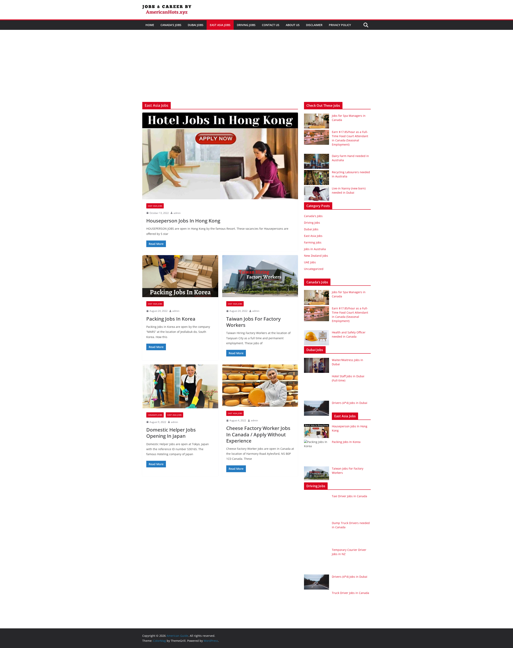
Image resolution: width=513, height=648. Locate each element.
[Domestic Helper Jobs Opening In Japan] (180, 386)
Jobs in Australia (315, 249)
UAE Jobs (310, 262)
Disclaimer (314, 25)
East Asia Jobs (220, 25)
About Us (293, 25)
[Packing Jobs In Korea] (180, 276)
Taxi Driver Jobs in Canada (349, 496)
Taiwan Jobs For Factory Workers (253, 321)
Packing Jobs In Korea (170, 318)
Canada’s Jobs (171, 25)
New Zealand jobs (316, 256)
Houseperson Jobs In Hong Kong (183, 220)
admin (177, 213)
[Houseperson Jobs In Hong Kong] (220, 156)
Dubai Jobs (195, 25)
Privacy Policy (340, 25)
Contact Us (270, 25)
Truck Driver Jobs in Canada (350, 593)
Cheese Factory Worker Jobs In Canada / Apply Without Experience (258, 434)
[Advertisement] (256, 72)
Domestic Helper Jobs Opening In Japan (171, 432)
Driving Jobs (246, 25)
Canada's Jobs (155, 415)
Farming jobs (312, 242)
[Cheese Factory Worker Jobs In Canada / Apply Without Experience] (260, 385)
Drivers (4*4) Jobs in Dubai (349, 403)
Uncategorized (313, 269)
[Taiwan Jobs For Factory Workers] (260, 276)
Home (149, 25)
